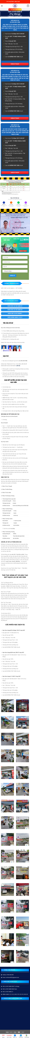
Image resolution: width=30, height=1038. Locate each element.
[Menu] (2, 6)
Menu (3, 1037)
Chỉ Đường (27, 1037)
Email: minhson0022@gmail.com (11, 977)
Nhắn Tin (15, 1037)
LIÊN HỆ (18, 365)
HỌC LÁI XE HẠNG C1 (8, 991)
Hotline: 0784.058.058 (8, 974)
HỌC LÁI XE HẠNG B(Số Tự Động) (11, 986)
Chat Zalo (21, 1037)
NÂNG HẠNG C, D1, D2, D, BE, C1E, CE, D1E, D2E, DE (15, 994)
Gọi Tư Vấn (9, 1036)
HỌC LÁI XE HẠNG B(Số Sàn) (10, 989)
